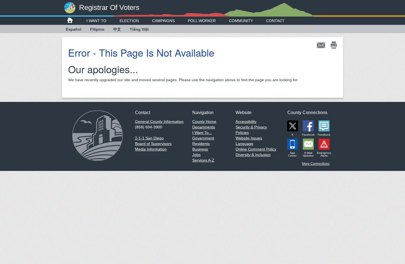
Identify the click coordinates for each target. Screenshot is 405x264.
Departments (203, 127)
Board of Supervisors (153, 143)
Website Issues (249, 138)
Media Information (151, 149)
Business (200, 149)
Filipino (97, 29)
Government (203, 138)
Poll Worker (202, 21)
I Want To (96, 21)
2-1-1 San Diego (149, 138)
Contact (275, 21)
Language (244, 143)
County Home (204, 121)
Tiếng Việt (139, 29)
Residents (201, 143)
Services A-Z (203, 160)
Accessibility (246, 121)
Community (241, 21)
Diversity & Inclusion (253, 154)
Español (73, 29)
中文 (117, 29)
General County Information (159, 121)
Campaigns (163, 21)
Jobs (196, 154)
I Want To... (202, 132)
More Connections (316, 164)
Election (129, 21)
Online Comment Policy (256, 149)
